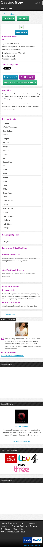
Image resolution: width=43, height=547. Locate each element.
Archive (5, 526)
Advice (32, 523)
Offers (23, 523)
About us (13, 523)
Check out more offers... (21, 441)
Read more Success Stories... (12, 355)
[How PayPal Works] (32, 542)
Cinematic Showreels (21, 426)
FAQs (4, 523)
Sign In (37, 3)
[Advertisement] (21, 382)
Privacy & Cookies (19, 526)
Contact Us (18, 529)
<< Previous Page (8, 14)
